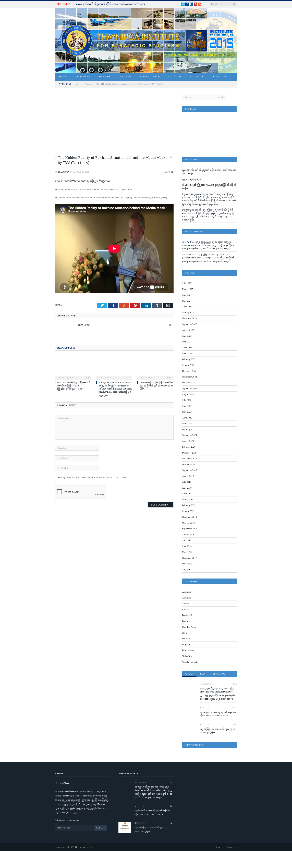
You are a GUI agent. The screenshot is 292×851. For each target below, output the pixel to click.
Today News (82, 76)
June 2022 (187, 406)
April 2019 (187, 493)
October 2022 (188, 382)
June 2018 (187, 546)
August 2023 (188, 330)
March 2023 (187, 353)
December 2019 (189, 452)
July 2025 (186, 283)
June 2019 (187, 488)
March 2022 (187, 423)
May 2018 (187, 552)
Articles (185, 603)
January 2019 (188, 511)
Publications (147, 76)
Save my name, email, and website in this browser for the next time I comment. (93, 477)
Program (186, 644)
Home (62, 76)
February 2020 (189, 447)
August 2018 (188, 534)
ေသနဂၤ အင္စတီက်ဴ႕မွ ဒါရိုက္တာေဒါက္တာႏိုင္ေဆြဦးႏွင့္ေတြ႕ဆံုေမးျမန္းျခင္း (73, 385)
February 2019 (189, 505)
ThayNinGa (63, 172)
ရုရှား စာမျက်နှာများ (191, 179)
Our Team (125, 76)
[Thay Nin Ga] (146, 39)
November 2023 (189, 318)
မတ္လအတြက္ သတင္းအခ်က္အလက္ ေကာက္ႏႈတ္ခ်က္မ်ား (217, 730)
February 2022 (189, 429)
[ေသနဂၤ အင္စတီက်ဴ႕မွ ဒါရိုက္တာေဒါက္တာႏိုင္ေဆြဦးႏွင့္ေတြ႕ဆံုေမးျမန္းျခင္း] (73, 367)
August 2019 (188, 476)
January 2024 (188, 312)
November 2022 (189, 376)
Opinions (186, 638)
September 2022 (189, 388)
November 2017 (189, 558)
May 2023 (187, 341)
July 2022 (186, 400)
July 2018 (186, 540)
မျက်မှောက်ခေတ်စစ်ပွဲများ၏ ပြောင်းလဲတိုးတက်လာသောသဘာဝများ (110, 4)
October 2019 (188, 464)
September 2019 (189, 470)
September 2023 (189, 324)
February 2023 (189, 359)
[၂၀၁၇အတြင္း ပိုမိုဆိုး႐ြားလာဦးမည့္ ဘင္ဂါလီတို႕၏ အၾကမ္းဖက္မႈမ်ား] (155, 367)
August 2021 (188, 441)
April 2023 (187, 347)
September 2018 (189, 528)
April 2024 (187, 306)
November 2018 (189, 517)
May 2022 (187, 412)
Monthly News (189, 627)
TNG (74, 847)
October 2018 (188, 523)
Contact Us (219, 76)
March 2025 (187, 289)
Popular (189, 673)
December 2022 (189, 371)
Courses (185, 609)
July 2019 (186, 482)
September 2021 (189, 435)
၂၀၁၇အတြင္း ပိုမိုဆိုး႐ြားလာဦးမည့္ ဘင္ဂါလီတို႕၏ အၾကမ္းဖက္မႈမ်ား (156, 385)
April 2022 (187, 417)
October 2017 (188, 563)
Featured (169, 172)
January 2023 (188, 365)
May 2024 (187, 301)
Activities (174, 76)
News (184, 633)
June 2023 (187, 336)
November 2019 (189, 458)
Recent (203, 673)
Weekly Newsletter (190, 662)
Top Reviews (218, 673)
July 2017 (186, 569)
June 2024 (187, 295)
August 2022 (188, 394)
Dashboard (187, 615)
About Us (104, 76)
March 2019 (187, 499)
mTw (91, 847)
